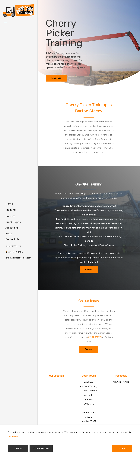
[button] (5, 21)
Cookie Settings (41, 448)
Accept (122, 448)
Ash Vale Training (121, 382)
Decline (18, 448)
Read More (13, 436)
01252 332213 (95, 337)
